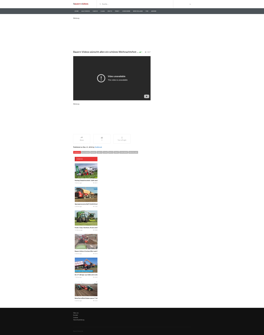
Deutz (110, 11)
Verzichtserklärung (78, 320)
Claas (103, 11)
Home (77, 11)
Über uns (76, 313)
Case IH (95, 11)
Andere (153, 11)
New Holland (138, 11)
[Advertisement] (89, 33)
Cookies (75, 317)
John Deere (126, 11)
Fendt (117, 11)
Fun (147, 11)
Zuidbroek (98, 147)
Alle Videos (85, 11)
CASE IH (99, 152)
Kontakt (75, 315)
